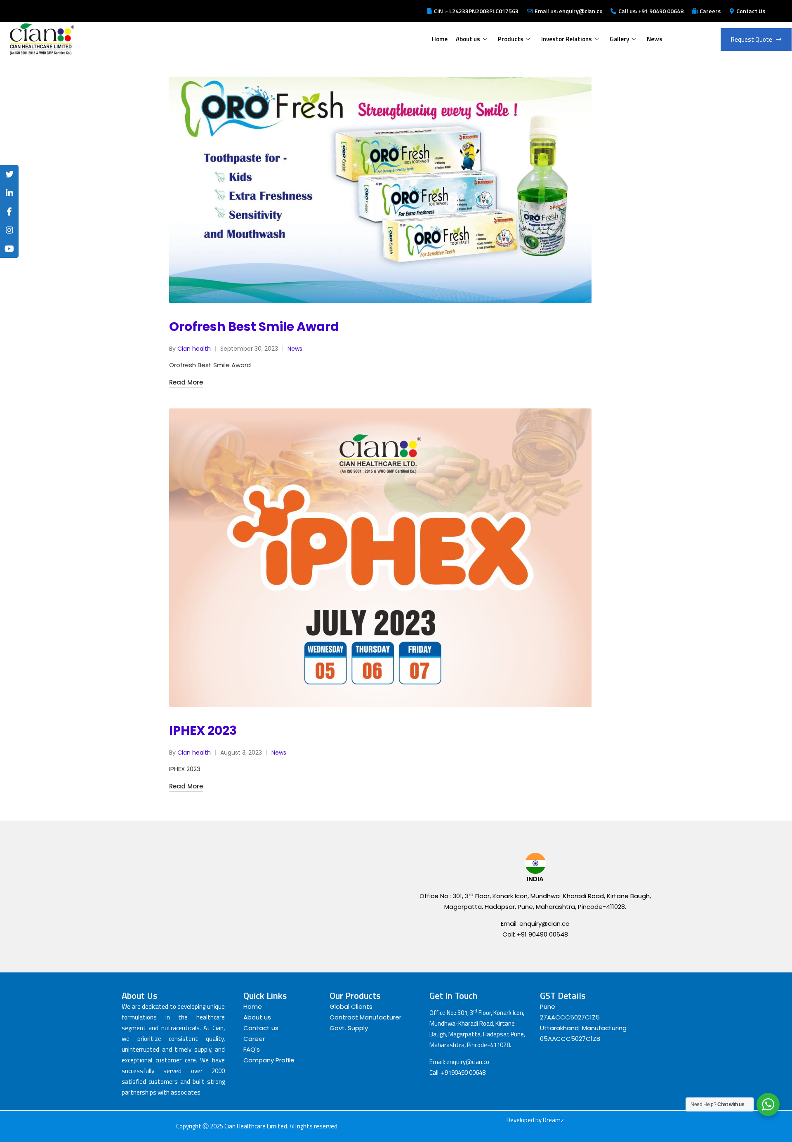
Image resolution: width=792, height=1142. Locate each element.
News (654, 39)
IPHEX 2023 (203, 730)
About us (468, 39)
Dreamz (553, 1120)
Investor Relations (566, 39)
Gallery (619, 39)
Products (510, 39)
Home (440, 39)
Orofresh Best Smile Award (254, 326)
